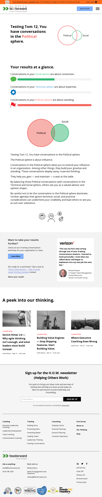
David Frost (75, 346)
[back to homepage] (14, 8)
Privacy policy (65, 405)
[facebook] (86, 463)
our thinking (40, 300)
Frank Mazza (6, 353)
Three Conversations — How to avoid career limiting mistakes (24, 270)
